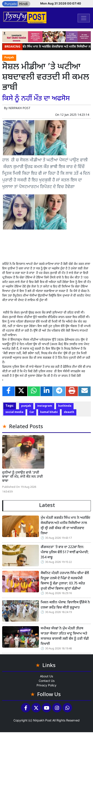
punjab (26, 406)
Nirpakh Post (42, 720)
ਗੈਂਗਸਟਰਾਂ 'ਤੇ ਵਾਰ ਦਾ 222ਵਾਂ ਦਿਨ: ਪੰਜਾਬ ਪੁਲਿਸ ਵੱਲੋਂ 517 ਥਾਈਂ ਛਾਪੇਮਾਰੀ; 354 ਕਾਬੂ (65, 552)
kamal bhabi (49, 412)
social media (14, 412)
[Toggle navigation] (84, 18)
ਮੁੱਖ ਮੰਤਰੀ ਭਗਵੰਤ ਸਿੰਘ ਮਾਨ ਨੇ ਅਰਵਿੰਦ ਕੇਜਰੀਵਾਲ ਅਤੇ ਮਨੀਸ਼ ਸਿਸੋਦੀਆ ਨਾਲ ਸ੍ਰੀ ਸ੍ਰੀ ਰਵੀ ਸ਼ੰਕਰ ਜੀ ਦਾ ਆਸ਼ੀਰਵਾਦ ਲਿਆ (65, 526)
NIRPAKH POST (19, 108)
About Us (46, 676)
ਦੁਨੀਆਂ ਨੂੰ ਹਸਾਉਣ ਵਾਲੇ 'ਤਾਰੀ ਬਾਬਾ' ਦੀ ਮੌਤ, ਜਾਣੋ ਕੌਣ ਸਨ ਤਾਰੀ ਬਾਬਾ (22, 477)
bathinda (64, 406)
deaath (69, 412)
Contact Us (47, 681)
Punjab (9, 57)
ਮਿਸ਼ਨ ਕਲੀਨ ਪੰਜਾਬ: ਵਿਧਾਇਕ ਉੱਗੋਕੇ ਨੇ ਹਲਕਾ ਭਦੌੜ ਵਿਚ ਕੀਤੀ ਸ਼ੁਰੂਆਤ (65, 605)
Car (31, 412)
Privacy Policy (46, 685)
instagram (44, 406)
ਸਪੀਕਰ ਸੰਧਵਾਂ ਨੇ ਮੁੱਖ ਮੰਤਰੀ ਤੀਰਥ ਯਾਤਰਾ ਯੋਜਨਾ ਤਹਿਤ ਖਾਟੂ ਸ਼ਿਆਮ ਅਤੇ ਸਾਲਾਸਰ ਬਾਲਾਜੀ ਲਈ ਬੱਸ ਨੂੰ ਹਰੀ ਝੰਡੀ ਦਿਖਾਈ (65, 636)
